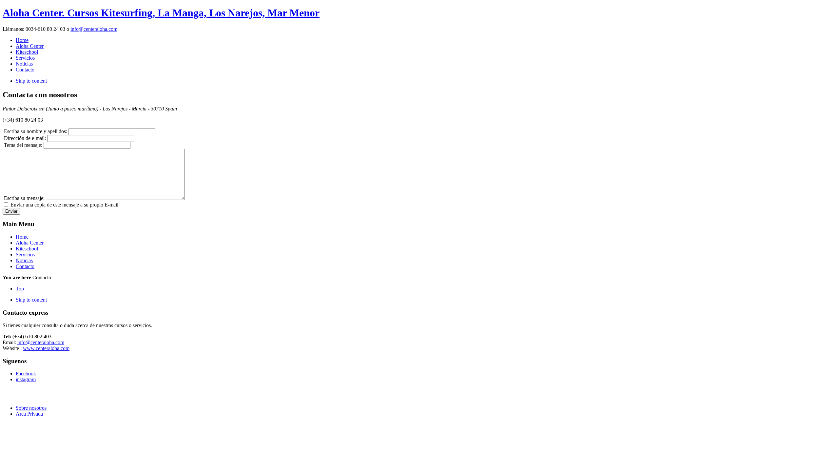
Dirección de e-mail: (25, 138)
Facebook (26, 373)
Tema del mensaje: (23, 145)
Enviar (11, 211)
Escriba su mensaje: (24, 198)
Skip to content (31, 81)
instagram (26, 379)
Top (20, 288)
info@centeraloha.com (93, 29)
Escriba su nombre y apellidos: (35, 131)
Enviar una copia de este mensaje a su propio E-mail (64, 204)
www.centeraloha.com (46, 348)
